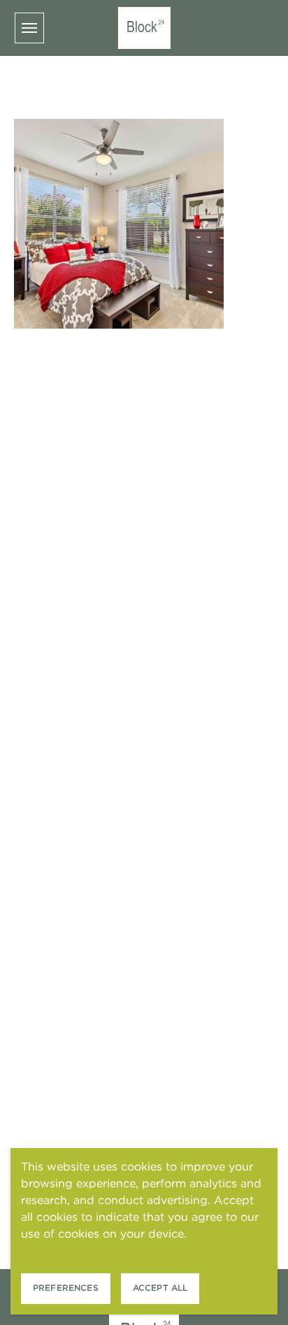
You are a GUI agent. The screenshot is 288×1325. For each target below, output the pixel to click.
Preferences (66, 1287)
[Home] (144, 28)
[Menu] (29, 28)
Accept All (160, 1287)
